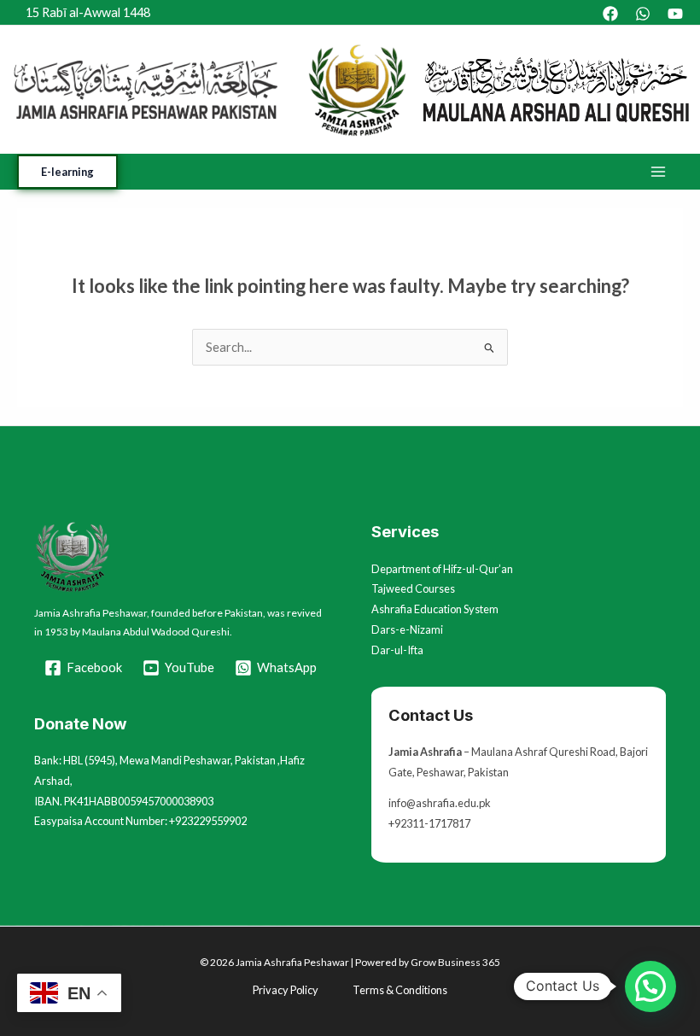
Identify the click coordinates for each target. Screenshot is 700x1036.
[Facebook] (610, 13)
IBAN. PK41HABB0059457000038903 (123, 801)
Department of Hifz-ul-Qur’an (442, 569)
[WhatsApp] (642, 13)
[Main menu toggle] (658, 172)
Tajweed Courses (413, 588)
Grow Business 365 (455, 962)
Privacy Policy (285, 990)
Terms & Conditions (400, 990)
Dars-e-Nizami (407, 629)
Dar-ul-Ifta (397, 650)
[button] (67, 172)
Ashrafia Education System (435, 609)
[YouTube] (675, 13)
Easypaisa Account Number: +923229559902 (140, 821)
